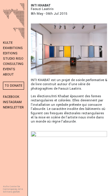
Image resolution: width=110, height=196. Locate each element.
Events (9, 69)
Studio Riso (13, 58)
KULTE (8, 43)
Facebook (11, 97)
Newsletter (13, 107)
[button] (36, 49)
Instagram (12, 102)
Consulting (13, 64)
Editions (10, 53)
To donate (13, 85)
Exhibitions (13, 48)
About (8, 74)
